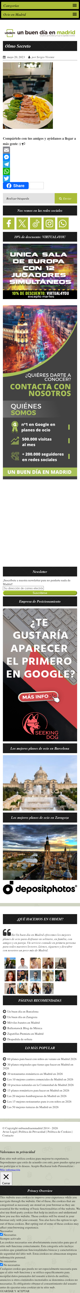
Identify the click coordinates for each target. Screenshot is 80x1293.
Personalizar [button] (65, 1166)
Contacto (8, 1135)
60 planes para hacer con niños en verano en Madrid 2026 (42, 1059)
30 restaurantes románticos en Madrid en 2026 (35, 1074)
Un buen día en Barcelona (22, 1011)
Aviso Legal (9, 1132)
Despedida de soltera (19, 1039)
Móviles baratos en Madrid (23, 1023)
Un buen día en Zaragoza (22, 1017)
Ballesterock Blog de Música (24, 1028)
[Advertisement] (40, 526)
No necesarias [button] (8, 1261)
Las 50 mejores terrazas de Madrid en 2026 (33, 1107)
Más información (10, 1170)
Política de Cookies (59, 1132)
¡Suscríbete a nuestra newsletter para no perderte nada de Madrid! (36, 582)
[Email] (40, 150)
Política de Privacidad (32, 1132)
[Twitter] (40, 178)
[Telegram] (40, 164)
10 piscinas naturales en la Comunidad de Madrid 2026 (40, 1085)
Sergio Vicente (45, 57)
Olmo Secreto (18, 46)
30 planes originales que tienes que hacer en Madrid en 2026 (38, 1066)
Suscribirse (40, 593)
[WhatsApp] (40, 171)
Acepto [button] (35, 1166)
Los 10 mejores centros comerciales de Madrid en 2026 (40, 1079)
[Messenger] (40, 157)
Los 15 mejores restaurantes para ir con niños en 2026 (39, 1101)
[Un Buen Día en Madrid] (40, 37)
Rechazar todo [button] (49, 1166)
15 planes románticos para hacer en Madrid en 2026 (38, 1090)
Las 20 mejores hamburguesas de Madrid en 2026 (37, 1096)
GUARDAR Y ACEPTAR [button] (15, 1291)
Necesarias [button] (6, 1231)
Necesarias (10, 1235)
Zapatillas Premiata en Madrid (25, 1034)
